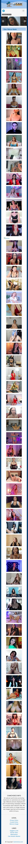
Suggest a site (14, 830)
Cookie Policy (14, 822)
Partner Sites (14, 832)
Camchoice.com (18, 842)
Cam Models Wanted (14, 836)
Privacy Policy (14, 820)
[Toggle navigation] (23, 10)
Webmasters (14, 834)
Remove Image (14, 824)
